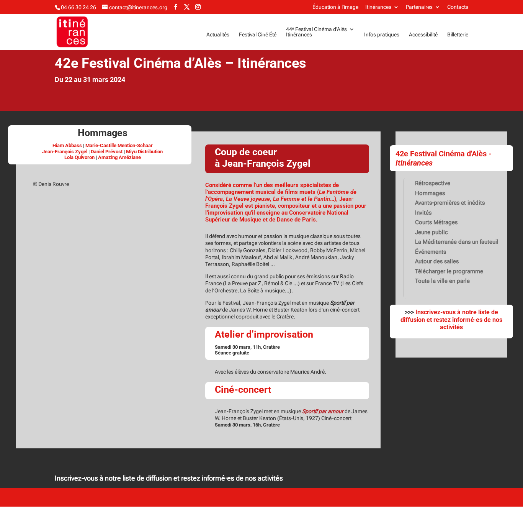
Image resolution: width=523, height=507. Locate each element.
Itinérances (378, 7)
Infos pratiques (381, 35)
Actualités (217, 35)
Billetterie (457, 35)
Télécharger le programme (449, 271)
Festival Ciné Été (257, 35)
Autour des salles (437, 261)
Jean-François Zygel (64, 151)
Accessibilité (423, 35)
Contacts (457, 7)
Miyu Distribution (144, 151)
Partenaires (419, 7)
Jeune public (431, 232)
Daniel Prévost (107, 151)
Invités (423, 212)
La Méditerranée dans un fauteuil (456, 241)
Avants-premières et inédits (450, 202)
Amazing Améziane (119, 157)
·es (478, 319)
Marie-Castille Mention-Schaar (119, 145)
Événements (430, 251)
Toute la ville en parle (442, 280)
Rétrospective (432, 183)
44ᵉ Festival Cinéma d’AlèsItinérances (316, 32)
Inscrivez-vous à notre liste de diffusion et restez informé (449, 315)
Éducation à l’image (335, 7)
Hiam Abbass (67, 145)
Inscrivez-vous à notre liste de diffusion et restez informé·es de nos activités (169, 478)
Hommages (430, 193)
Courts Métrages (436, 222)
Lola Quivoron (79, 157)
